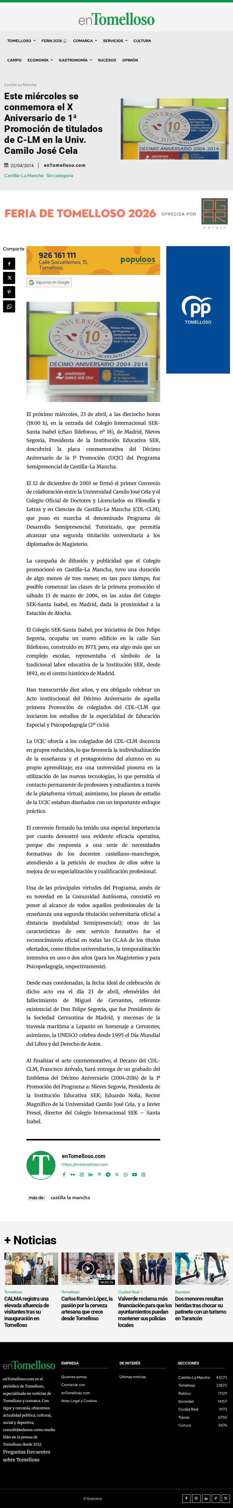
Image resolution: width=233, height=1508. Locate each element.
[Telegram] (108, 1173)
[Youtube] (134, 1173)
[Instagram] (81, 1173)
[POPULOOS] (93, 273)
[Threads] (143, 1173)
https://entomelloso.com (85, 1164)
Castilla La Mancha (70, 1197)
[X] (9, 278)
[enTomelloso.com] (41, 1165)
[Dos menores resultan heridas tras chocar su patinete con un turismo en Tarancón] (202, 1268)
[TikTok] (216, 1498)
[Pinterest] (9, 292)
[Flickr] (73, 1173)
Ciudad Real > (130, 1292)
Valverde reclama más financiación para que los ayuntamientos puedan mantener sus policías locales (145, 1311)
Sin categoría (59, 175)
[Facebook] (9, 264)
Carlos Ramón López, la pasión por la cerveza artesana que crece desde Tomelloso (87, 1308)
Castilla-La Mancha (20, 84)
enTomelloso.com (65, 165)
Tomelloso (13, 1292)
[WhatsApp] (9, 306)
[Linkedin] (90, 1173)
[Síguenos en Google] (49, 293)
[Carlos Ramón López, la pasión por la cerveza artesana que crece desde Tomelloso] (88, 1268)
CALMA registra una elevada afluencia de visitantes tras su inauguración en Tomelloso (26, 1311)
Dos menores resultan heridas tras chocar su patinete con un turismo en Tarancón (200, 1308)
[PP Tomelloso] (198, 372)
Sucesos (182, 1292)
